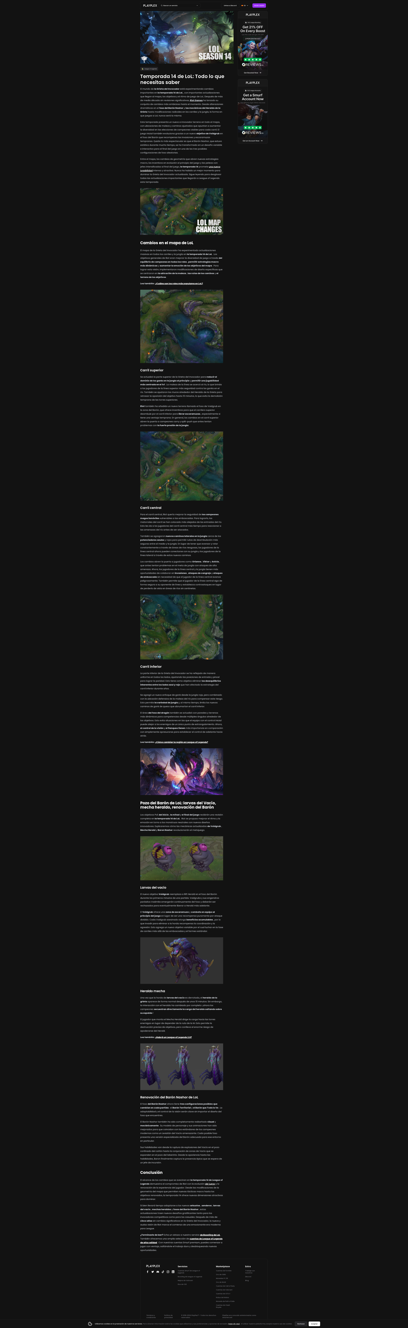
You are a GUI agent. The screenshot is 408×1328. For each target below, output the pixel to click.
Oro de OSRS (221, 1274)
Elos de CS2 (182, 1284)
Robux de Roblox (222, 1297)
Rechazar (301, 1324)
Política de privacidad (168, 1316)
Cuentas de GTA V (223, 1294)
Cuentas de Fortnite (223, 1271)
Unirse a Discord (230, 5)
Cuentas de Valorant (224, 1290)
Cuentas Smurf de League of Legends (189, 1272)
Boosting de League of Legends (190, 1277)
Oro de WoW (221, 1282)
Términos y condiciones (151, 1316)
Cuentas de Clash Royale (223, 1306)
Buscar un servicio (170, 5)
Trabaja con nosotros (250, 1272)
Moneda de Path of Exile (225, 1301)
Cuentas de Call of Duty (225, 1286)
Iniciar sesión (259, 5)
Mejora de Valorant (185, 1280)
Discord (248, 1277)
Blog (247, 1280)
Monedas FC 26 (222, 1278)
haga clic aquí (234, 1324)
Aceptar (314, 1324)
